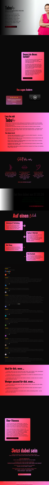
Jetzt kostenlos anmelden (11, 26)
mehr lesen (14, 101)
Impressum (31, 484)
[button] (22, 100)
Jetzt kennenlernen (28, 78)
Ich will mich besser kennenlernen (36, 206)
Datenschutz (27, 484)
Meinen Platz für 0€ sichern (24, 474)
